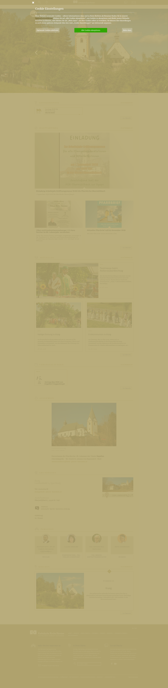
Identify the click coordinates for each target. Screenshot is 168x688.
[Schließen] (84, 2)
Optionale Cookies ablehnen (47, 30)
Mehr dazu (127, 30)
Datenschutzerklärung (44, 18)
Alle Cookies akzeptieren (90, 30)
